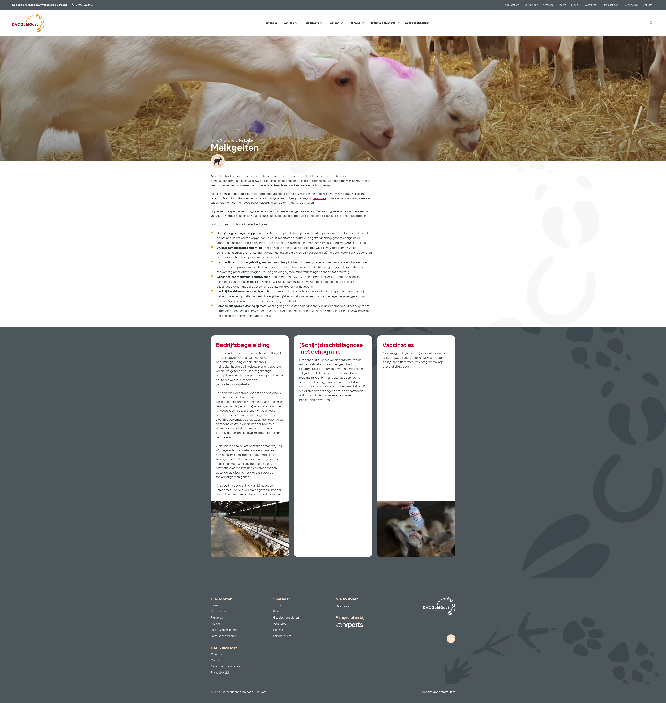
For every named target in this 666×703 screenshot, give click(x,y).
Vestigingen (531, 4)
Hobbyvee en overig (382, 22)
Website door (438, 692)
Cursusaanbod (609, 4)
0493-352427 (85, 4)
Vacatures (590, 4)
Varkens (289, 22)
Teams (562, 4)
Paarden (333, 22)
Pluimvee (354, 22)
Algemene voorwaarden (226, 666)
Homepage (270, 22)
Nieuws (575, 4)
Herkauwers (311, 22)
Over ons (548, 4)
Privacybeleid (220, 672)
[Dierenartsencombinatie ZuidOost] (28, 23)
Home (215, 140)
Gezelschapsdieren (417, 22)
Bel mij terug (631, 4)
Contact (647, 4)
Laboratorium (511, 4)
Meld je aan (343, 606)
